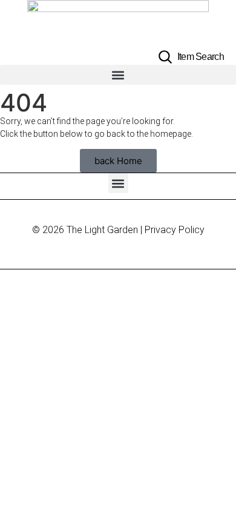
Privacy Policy (175, 230)
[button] (118, 75)
